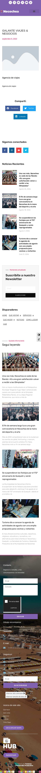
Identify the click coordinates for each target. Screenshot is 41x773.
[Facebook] (18, 2)
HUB (5, 324)
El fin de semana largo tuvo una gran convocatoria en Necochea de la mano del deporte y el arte (28, 202)
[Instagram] (14, 2)
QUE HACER (7, 320)
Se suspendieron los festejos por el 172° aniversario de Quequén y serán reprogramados (27, 223)
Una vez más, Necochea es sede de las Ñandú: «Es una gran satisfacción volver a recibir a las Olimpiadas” (20, 379)
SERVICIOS (27, 315)
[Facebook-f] (4, 150)
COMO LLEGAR (32, 320)
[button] (34, 11)
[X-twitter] (22, 2)
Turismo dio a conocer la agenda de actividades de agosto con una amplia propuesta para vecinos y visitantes (19, 525)
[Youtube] (26, 2)
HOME (4, 315)
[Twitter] (25, 150)
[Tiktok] (30, 2)
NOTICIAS (20, 320)
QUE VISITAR (14, 315)
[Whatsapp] (10, 2)
